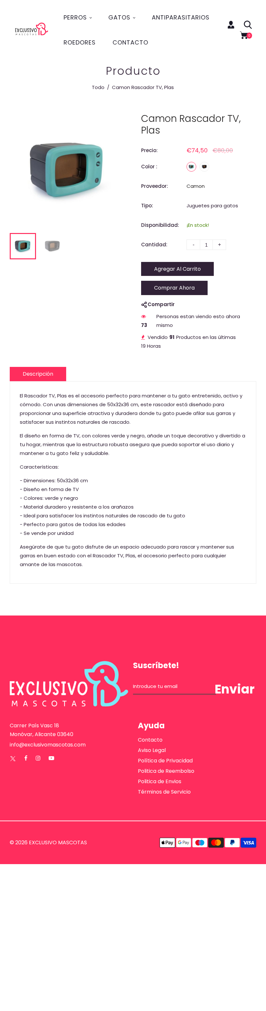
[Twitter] (13, 758)
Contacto (150, 740)
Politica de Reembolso (166, 771)
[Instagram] (38, 758)
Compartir (161, 304)
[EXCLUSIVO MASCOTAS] (32, 29)
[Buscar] (248, 25)
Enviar (235, 689)
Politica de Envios (159, 781)
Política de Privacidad (165, 760)
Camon (196, 186)
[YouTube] (51, 758)
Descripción (38, 374)
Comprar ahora (174, 288)
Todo (98, 87)
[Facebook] (26, 758)
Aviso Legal (152, 750)
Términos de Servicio (164, 792)
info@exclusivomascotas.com (48, 744)
